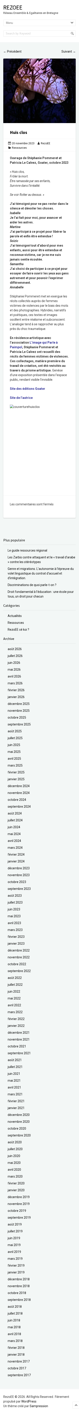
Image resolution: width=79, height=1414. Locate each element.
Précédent (12, 51)
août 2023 (15, 895)
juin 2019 (14, 1238)
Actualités (15, 616)
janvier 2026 (16, 697)
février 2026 (16, 690)
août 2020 (15, 1142)
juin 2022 (14, 991)
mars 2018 (15, 1341)
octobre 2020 (17, 1128)
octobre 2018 (17, 1293)
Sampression (39, 1406)
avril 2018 (14, 1334)
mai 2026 (14, 669)
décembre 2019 (19, 1197)
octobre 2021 (17, 1046)
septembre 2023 (19, 889)
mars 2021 (15, 1094)
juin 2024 (14, 827)
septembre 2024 (19, 806)
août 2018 (15, 1306)
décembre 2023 (19, 868)
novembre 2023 (19, 875)
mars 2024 (15, 847)
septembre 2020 (19, 1135)
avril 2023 (14, 923)
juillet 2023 (15, 902)
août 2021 (15, 1060)
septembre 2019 (19, 1217)
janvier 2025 (16, 779)
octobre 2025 (17, 717)
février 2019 (16, 1265)
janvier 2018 (16, 1354)
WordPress (28, 1401)
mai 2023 (14, 916)
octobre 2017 (17, 1368)
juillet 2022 (15, 984)
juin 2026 (14, 662)
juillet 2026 (15, 656)
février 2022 (16, 1019)
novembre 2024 (19, 793)
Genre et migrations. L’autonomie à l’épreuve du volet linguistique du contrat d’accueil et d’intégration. (41, 573)
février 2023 (16, 936)
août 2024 (15, 813)
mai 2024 (14, 834)
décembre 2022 (19, 950)
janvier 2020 (16, 1190)
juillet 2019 (15, 1231)
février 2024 (16, 854)
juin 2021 (14, 1073)
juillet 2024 (15, 820)
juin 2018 (14, 1320)
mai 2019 (14, 1245)
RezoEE (12, 7)
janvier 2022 (16, 1026)
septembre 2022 (19, 971)
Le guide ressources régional (27, 550)
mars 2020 (15, 1176)
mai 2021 (14, 1080)
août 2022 (15, 978)
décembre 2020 (19, 1115)
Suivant (68, 51)
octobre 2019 (17, 1210)
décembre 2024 (19, 786)
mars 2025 (15, 765)
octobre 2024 (17, 799)
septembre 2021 (19, 1053)
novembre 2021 (19, 1039)
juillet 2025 (15, 738)
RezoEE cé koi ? (18, 629)
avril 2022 (14, 1005)
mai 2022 (14, 998)
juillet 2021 (15, 1067)
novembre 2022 (19, 957)
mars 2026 (15, 683)
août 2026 (15, 649)
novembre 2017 (19, 1361)
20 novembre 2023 (23, 143)
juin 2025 (14, 745)
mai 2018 (14, 1327)
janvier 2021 (16, 1108)
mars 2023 (15, 930)
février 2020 (16, 1183)
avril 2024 (14, 841)
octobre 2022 (17, 964)
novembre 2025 (19, 710)
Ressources (19, 147)
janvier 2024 (16, 861)
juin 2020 (14, 1156)
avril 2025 (14, 758)
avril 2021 (14, 1087)
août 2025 (15, 731)
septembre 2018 (19, 1300)
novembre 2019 (19, 1204)
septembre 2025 (19, 724)
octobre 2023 (17, 882)
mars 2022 (15, 1012)
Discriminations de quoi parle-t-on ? (32, 585)
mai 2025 (14, 752)
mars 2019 (15, 1258)
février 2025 (16, 772)
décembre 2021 (19, 1032)
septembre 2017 (19, 1375)
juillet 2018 (15, 1313)
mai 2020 (14, 1163)
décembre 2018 (19, 1279)
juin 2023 (14, 909)
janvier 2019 (16, 1272)
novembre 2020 (19, 1121)
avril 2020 (14, 1169)
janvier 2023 (16, 943)
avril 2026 (14, 676)
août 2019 (15, 1224)
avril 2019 (14, 1252)
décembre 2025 (19, 704)
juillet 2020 (15, 1149)
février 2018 (16, 1347)
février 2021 (16, 1101)
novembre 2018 (19, 1286)
